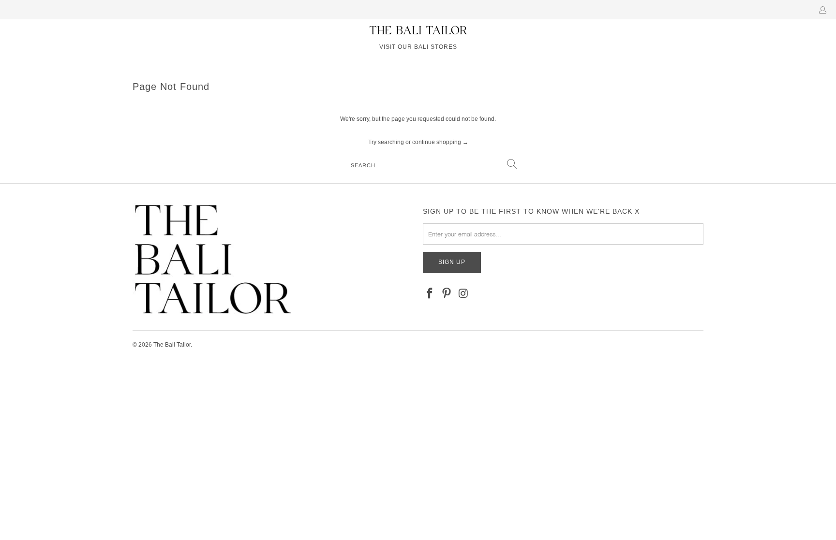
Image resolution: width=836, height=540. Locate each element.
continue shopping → (440, 142)
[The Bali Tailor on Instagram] (463, 294)
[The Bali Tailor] (418, 30)
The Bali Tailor (172, 344)
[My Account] (824, 9)
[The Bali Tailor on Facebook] (430, 294)
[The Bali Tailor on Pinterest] (447, 294)
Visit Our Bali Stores (418, 47)
